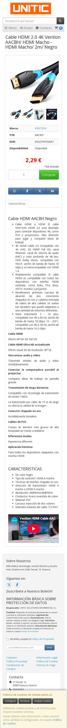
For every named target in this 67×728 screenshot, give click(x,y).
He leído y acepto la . (32, 639)
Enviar (49, 647)
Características (16, 203)
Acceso (28, 28)
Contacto (45, 28)
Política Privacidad (16, 661)
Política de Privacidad (29, 631)
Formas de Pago (46, 665)
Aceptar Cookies (42, 701)
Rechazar (25, 701)
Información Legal (46, 657)
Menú (12, 28)
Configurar (10, 701)
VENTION (40, 128)
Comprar (49, 175)
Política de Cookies (47, 661)
